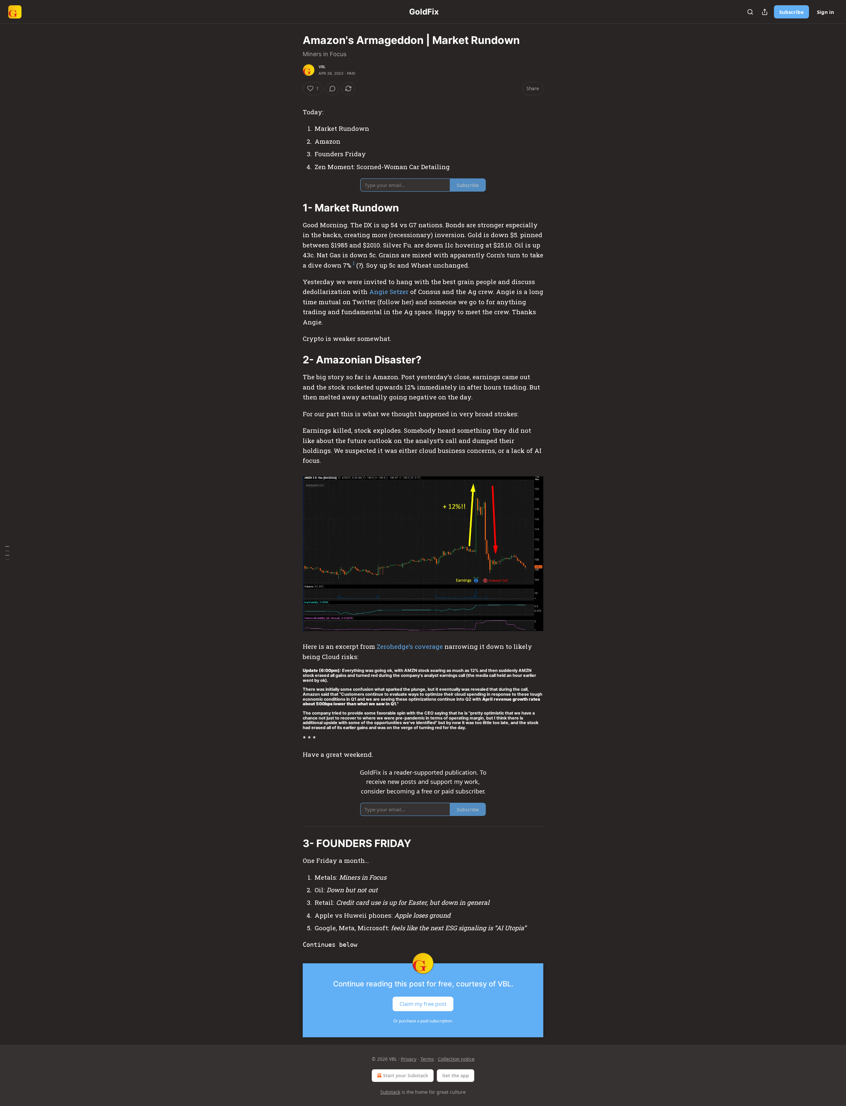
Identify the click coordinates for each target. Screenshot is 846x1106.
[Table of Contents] (7, 553)
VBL (322, 66)
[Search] (750, 11)
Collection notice (456, 1059)
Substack (390, 1092)
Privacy (408, 1059)
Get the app (455, 1075)
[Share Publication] (764, 11)
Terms (427, 1059)
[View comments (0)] (332, 88)
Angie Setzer (389, 291)
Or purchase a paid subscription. (423, 1021)
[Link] (293, 208)
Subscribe (791, 12)
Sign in (825, 12)
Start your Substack (405, 1075)
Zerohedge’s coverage (410, 646)
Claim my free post (423, 1004)
